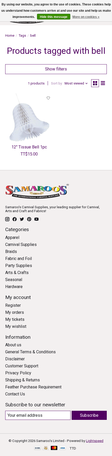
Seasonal (13, 279)
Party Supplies (18, 265)
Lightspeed (94, 441)
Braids (11, 251)
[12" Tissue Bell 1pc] (29, 117)
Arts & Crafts (17, 272)
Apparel (12, 237)
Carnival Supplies (21, 244)
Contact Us (15, 394)
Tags (22, 35)
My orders (14, 312)
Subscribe (89, 415)
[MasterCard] (54, 448)
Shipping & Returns (22, 379)
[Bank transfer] (37, 448)
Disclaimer (15, 358)
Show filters (56, 69)
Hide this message (53, 17)
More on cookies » (85, 17)
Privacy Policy (18, 372)
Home (9, 35)
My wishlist (15, 326)
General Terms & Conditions (30, 351)
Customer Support (21, 365)
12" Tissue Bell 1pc (29, 147)
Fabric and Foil (18, 258)
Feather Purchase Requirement (33, 387)
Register (13, 305)
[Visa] (62, 448)
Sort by (56, 83)
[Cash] (45, 448)
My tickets (14, 319)
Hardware (14, 286)
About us (13, 344)
